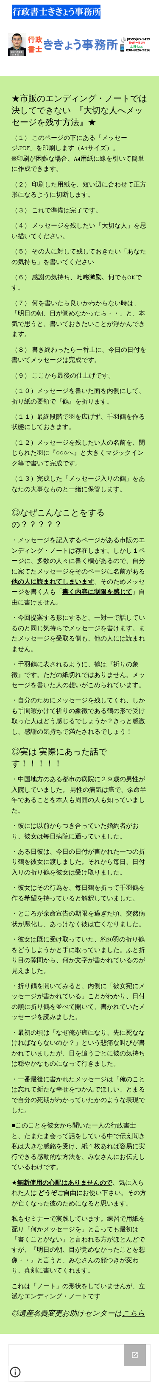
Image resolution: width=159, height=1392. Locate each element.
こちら (133, 1313)
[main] (79, 293)
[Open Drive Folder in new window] (135, 1355)
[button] (15, 1375)
